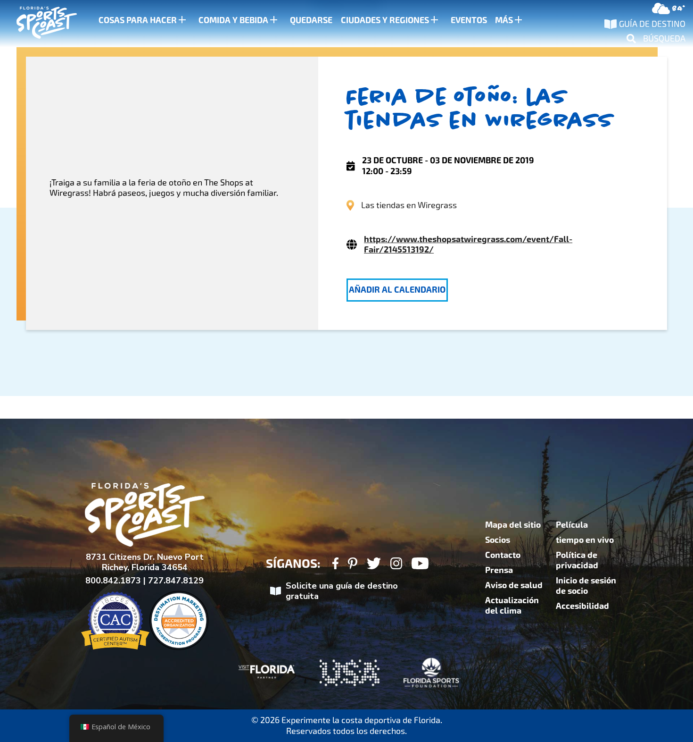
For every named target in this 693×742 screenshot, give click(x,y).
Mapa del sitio (513, 525)
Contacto (502, 555)
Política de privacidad (577, 560)
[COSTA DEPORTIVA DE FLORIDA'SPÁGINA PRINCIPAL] (38, 24)
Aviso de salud (514, 585)
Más (504, 20)
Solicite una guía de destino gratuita (342, 591)
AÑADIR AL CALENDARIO (397, 290)
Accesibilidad (582, 606)
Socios (497, 540)
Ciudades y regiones (385, 20)
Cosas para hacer (138, 20)
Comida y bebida (233, 20)
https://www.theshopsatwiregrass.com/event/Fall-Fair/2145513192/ (468, 244)
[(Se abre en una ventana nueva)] (335, 564)
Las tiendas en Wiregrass (409, 205)
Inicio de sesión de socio (586, 585)
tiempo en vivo (585, 540)
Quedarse (311, 20)
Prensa (499, 570)
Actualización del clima (512, 605)
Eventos (469, 20)
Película (572, 525)
